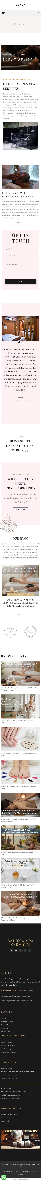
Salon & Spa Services (20, 943)
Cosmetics (11, 595)
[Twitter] (16, 950)
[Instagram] (25, 950)
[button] (18, 222)
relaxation (34, 558)
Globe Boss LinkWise (24, 1179)
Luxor (17, 113)
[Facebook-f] (11, 950)
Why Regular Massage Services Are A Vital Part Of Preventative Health (20, 603)
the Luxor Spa (7, 547)
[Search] (38, 13)
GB (20, 1167)
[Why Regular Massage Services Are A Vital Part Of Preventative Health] (20, 580)
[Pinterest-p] (20, 950)
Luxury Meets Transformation (20, 484)
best (20, 552)
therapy (21, 110)
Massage (21, 595)
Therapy (30, 595)
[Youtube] (29, 950)
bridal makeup (16, 105)
